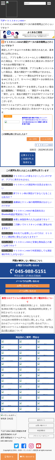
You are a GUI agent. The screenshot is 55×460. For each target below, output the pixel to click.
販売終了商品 (9, 405)
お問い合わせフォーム (27, 286)
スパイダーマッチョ (45, 377)
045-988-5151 (30, 271)
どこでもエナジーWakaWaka (9, 360)
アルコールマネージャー (27, 360)
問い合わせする (28, 457)
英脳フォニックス (27, 383)
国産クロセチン (9, 394)
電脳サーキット (45, 355)
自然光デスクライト (45, 394)
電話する (9, 457)
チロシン (45, 366)
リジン (9, 355)
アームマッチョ (45, 349)
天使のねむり (9, 349)
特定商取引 (41, 430)
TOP (3, 20)
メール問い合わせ (27, 291)
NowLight (9, 411)
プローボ (27, 394)
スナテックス (27, 355)
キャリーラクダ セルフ (45, 411)
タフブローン (27, 377)
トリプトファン (45, 360)
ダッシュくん (9, 366)
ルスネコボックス (9, 377)
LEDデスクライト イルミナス (45, 383)
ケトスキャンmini (15, 20)
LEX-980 (27, 405)
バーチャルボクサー (45, 405)
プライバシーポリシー (41, 436)
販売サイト (41, 420)
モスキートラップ (27, 411)
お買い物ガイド (41, 425)
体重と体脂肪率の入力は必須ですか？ (31, 219)
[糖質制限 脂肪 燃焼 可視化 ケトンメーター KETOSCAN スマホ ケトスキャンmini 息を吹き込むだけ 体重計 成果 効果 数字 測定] (27, 128)
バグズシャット (27, 366)
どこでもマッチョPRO (9, 383)
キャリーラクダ (27, 349)
